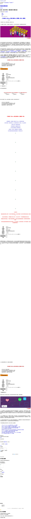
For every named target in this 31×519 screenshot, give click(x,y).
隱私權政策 (20, 508)
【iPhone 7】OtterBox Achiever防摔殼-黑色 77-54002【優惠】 (10, 425)
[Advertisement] (15, 489)
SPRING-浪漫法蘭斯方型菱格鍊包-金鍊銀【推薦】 (8, 431)
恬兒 (1, 437)
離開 (4, 517)
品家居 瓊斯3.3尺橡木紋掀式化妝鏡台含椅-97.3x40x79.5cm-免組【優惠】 (11, 432)
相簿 (2, 13)
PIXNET (10, 508)
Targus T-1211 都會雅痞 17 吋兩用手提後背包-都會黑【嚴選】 (10, 430)
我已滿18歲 (2, 517)
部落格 (3, 14)
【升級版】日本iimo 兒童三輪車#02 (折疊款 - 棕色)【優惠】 (14, 18)
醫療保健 (6, 11)
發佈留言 (2, 451)
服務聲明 (23, 508)
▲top (1, 445)
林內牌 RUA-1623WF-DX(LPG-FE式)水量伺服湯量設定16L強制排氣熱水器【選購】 (13, 429)
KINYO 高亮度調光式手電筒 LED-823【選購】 (8, 433)
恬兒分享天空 (4, 6)
